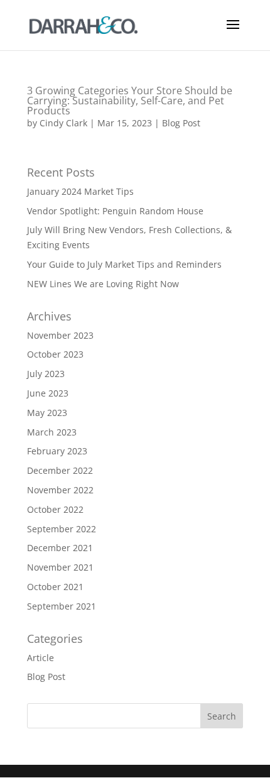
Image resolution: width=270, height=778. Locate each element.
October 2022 (55, 509)
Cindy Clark (63, 123)
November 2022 (60, 490)
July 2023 (46, 374)
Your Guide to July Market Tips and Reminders (124, 264)
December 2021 (60, 548)
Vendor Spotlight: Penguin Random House (115, 211)
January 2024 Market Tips (80, 191)
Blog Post (181, 123)
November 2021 (60, 567)
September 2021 (61, 606)
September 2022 (61, 529)
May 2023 (47, 413)
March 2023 (52, 432)
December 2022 (60, 470)
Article (40, 658)
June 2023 (47, 393)
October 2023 (55, 354)
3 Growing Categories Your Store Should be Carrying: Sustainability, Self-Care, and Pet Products (129, 101)
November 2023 (60, 335)
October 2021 (55, 587)
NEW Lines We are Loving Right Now (103, 284)
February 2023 (57, 451)
